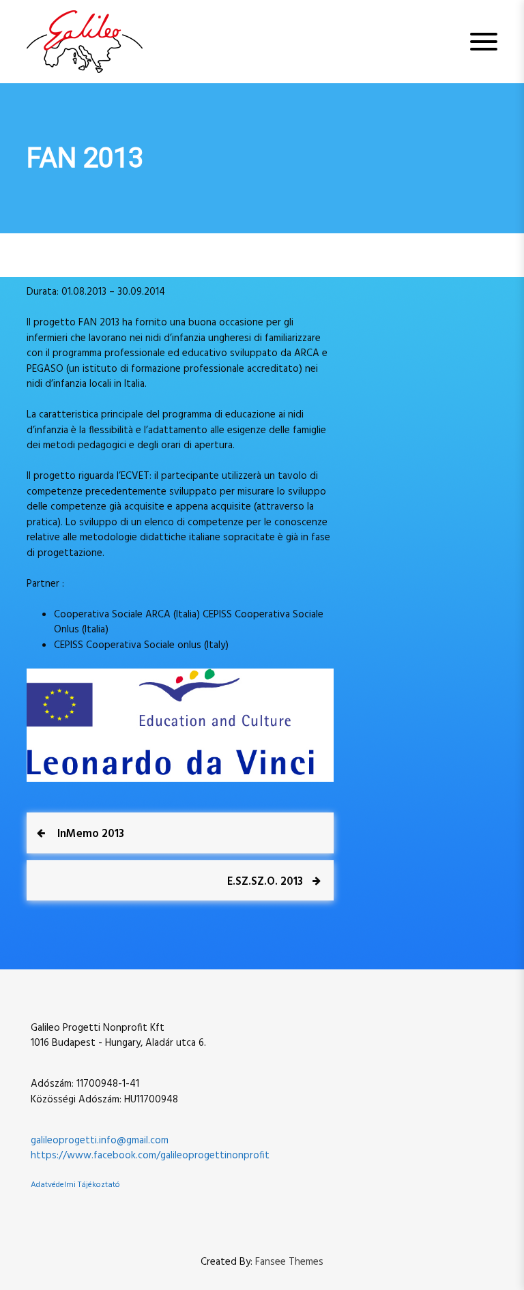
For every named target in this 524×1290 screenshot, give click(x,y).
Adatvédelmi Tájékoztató (75, 1185)
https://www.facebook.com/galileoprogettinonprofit (150, 1155)
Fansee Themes (289, 1262)
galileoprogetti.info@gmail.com (100, 1140)
